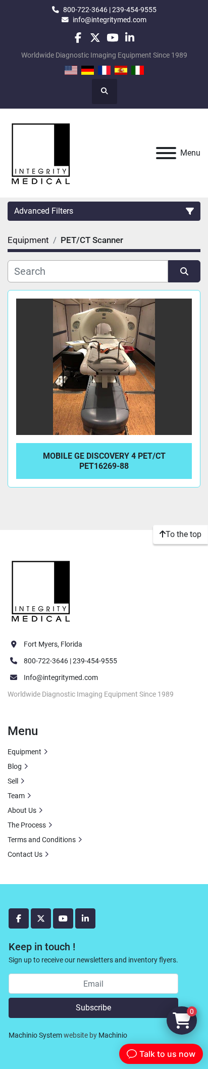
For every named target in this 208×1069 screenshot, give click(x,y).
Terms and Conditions (42, 840)
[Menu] (166, 153)
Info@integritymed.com (61, 677)
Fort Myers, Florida (53, 644)
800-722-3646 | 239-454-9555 (110, 10)
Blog (15, 766)
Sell (13, 781)
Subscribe (93, 1007)
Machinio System (35, 1035)
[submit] (184, 271)
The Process (27, 825)
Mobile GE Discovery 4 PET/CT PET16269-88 (104, 460)
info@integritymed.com (109, 20)
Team (16, 796)
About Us (22, 810)
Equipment (24, 752)
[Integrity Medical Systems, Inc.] (41, 590)
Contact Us (25, 854)
